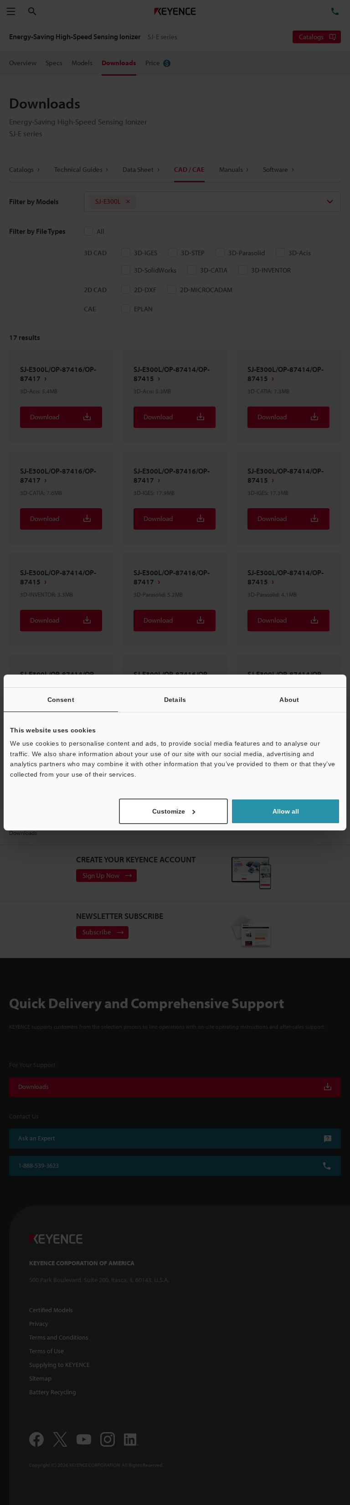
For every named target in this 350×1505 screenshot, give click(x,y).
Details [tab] (175, 699)
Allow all (286, 811)
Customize (168, 811)
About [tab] (289, 699)
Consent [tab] (60, 699)
